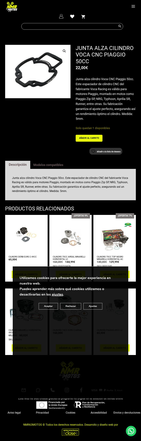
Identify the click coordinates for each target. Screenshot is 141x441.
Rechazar (71, 306)
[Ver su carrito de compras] (83, 16)
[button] (64, 51)
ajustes (57, 294)
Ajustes (93, 306)
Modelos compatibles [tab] (48, 165)
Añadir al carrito (89, 138)
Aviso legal (14, 412)
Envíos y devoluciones (126, 412)
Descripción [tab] (18, 165)
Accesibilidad (99, 412)
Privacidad (42, 412)
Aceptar (48, 306)
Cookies (70, 412)
